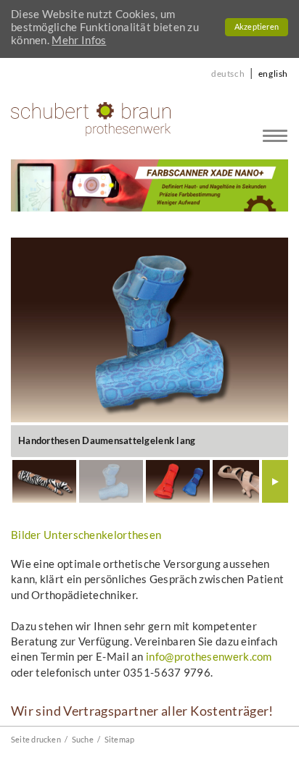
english (273, 73)
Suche (83, 739)
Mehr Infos (79, 39)
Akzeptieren (256, 26)
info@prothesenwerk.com (209, 656)
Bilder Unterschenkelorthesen (86, 534)
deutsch (228, 73)
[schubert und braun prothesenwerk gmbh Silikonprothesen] (91, 118)
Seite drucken (36, 739)
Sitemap (120, 739)
